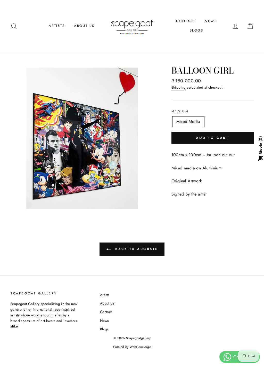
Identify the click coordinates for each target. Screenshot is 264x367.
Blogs (196, 30)
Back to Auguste (135, 249)
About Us (84, 25)
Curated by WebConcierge (132, 347)
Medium (180, 111)
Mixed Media (188, 121)
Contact (186, 21)
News (211, 21)
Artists (57, 25)
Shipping (178, 87)
